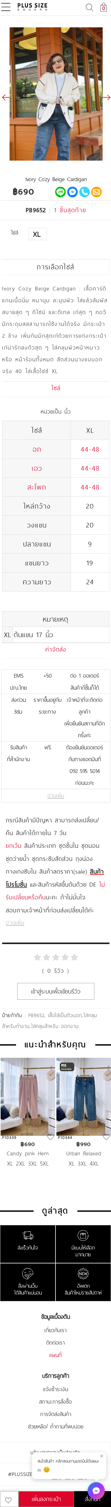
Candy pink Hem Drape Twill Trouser (27, 1153)
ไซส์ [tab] (55, 388)
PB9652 (36, 1015)
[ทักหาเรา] (96, 1491)
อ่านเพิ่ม (55, 795)
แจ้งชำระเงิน (55, 1389)
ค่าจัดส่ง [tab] (55, 649)
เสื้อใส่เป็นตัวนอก (65, 1015)
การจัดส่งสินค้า (55, 1414)
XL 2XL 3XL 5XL (28, 1163)
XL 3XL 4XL (84, 1163)
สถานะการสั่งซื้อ (55, 1401)
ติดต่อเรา (55, 1342)
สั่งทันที (92, 1499)
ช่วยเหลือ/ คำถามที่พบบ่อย (55, 1426)
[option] (28, 1122)
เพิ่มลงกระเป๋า (46, 1499)
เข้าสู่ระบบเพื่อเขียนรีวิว (55, 991)
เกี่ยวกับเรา (55, 1330)
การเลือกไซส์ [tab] (55, 267)
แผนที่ (55, 1355)
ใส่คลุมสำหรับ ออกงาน (55, 1026)
